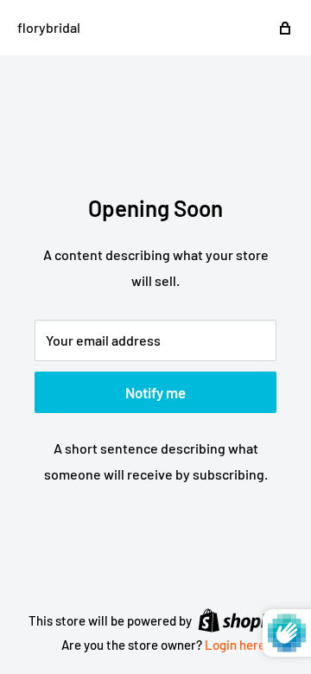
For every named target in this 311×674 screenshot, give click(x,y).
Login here (235, 644)
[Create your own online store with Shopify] (240, 620)
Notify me (155, 392)
